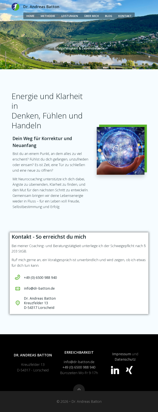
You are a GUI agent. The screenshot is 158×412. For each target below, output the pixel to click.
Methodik (48, 16)
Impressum (121, 354)
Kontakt (125, 16)
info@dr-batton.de (79, 361)
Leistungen (69, 16)
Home (30, 16)
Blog (108, 16)
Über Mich (91, 16)
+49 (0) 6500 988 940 (78, 367)
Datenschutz (125, 359)
